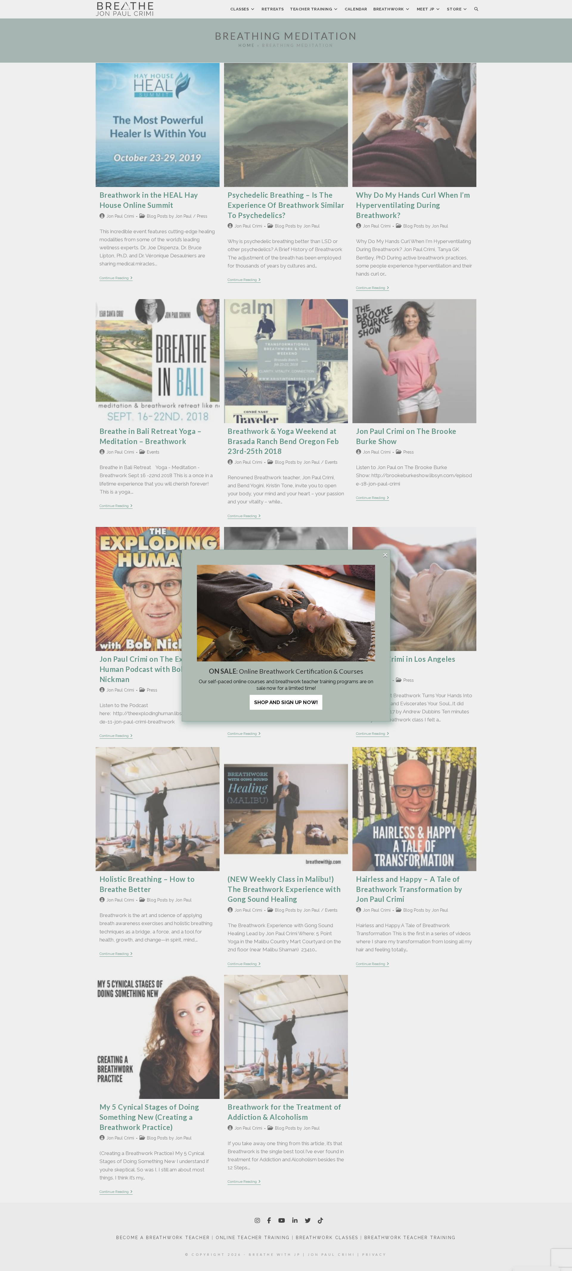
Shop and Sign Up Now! (286, 702)
